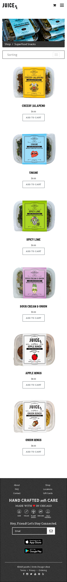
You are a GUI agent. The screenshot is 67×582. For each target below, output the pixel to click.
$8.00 (33, 379)
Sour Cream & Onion (33, 306)
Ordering (43, 570)
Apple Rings (33, 373)
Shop (8, 44)
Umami (33, 172)
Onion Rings (33, 440)
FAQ (17, 489)
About (17, 485)
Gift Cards (48, 493)
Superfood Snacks (25, 44)
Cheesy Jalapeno (33, 105)
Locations (47, 489)
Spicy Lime (33, 239)
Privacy (32, 570)
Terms (23, 570)
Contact (16, 493)
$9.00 (33, 111)
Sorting (12, 55)
